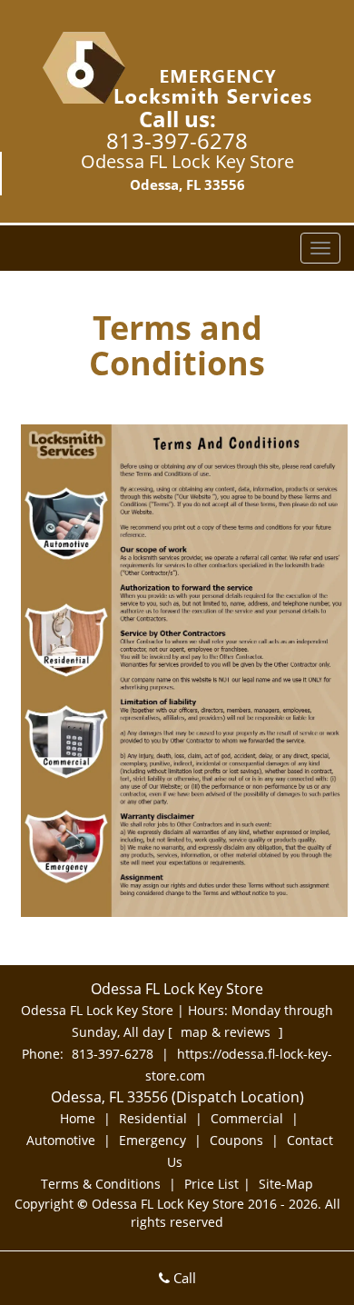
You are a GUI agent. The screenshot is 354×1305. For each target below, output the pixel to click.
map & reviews (227, 1032)
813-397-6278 (177, 140)
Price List (211, 1183)
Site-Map (286, 1183)
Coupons (236, 1140)
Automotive (60, 1140)
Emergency (152, 1140)
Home (77, 1118)
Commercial (247, 1118)
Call (183, 1278)
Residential (153, 1118)
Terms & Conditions (101, 1183)
